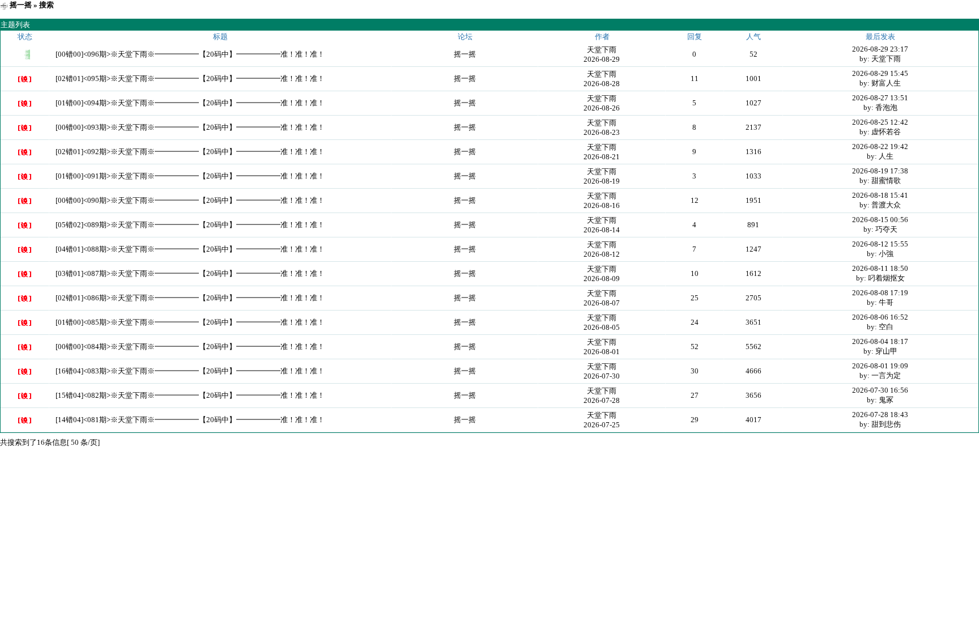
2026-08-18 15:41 (880, 195)
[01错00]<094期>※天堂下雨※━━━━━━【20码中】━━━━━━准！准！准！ (190, 103)
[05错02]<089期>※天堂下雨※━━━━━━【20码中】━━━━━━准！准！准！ (190, 224)
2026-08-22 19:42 (880, 146)
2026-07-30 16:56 (880, 390)
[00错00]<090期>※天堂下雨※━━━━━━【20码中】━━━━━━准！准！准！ (190, 200)
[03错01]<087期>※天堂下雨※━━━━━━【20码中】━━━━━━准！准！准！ (190, 273)
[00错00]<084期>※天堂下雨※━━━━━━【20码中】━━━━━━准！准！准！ (190, 346)
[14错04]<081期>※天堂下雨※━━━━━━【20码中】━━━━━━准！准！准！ (190, 419)
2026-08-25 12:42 (880, 122)
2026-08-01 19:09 (880, 366)
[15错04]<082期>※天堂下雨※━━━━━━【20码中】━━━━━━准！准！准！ (190, 395)
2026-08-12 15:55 (880, 244)
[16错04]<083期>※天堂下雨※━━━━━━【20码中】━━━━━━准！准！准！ (190, 371)
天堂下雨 (601, 49)
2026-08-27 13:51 (880, 98)
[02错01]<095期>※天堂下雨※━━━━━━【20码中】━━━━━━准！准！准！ (190, 78)
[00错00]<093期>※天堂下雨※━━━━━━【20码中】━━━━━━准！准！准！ (190, 127)
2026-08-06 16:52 (880, 317)
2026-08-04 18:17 (880, 341)
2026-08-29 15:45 (880, 73)
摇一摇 (21, 5)
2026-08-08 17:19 (880, 292)
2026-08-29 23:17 (880, 49)
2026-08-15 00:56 (880, 219)
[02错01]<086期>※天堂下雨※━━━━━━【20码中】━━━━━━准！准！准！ (190, 298)
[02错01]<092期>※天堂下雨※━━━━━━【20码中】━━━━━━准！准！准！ (190, 151)
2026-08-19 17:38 (880, 171)
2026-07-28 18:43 (880, 414)
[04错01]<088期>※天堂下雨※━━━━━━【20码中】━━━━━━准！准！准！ (190, 249)
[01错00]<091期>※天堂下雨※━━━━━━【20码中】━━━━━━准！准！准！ (190, 176)
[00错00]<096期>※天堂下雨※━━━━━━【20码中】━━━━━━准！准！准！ (190, 54)
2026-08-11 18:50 (880, 268)
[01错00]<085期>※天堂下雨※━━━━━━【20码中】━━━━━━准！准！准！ (190, 322)
